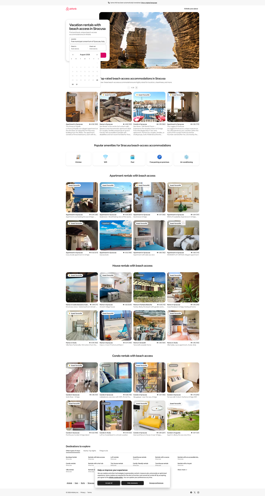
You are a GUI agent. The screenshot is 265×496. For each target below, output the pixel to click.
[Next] (136, 87)
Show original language (149, 3)
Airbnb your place (191, 9)
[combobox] (88, 41)
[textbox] (78, 48)
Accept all (108, 483)
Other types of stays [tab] (73, 451)
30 (73, 84)
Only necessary (132, 483)
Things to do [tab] (103, 451)
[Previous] (128, 87)
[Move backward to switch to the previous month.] (73, 54)
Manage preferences (156, 483)
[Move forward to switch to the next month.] (97, 54)
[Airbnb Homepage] (71, 8)
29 (97, 80)
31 (76, 84)
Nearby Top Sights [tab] (89, 451)
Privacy (83, 492)
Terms (89, 492)
